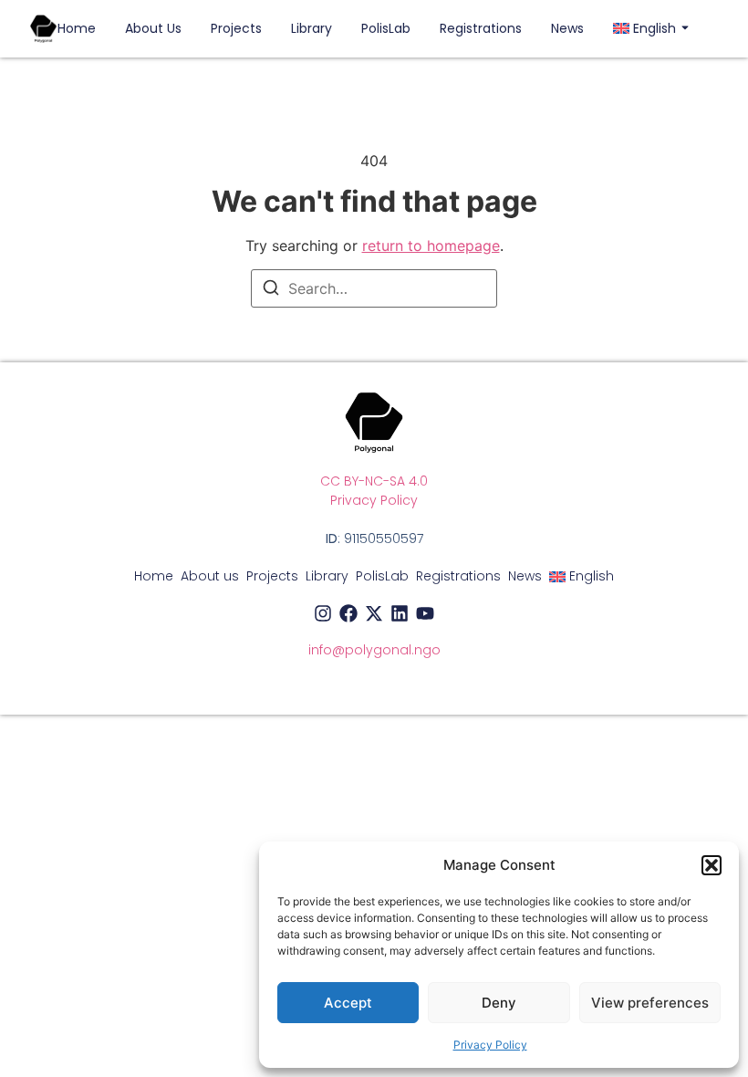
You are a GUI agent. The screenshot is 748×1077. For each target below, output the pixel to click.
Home (76, 28)
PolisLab (385, 28)
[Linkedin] (399, 613)
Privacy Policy (490, 1044)
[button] (711, 865)
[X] (374, 613)
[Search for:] (374, 288)
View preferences (650, 1002)
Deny (499, 1002)
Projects (236, 28)
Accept (348, 1002)
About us (153, 28)
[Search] (271, 290)
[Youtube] (425, 613)
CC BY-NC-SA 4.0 (374, 481)
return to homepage (431, 245)
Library (311, 28)
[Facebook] (348, 613)
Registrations (481, 28)
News (567, 28)
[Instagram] (323, 613)
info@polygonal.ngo (374, 650)
